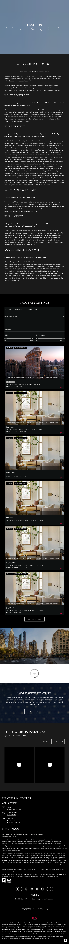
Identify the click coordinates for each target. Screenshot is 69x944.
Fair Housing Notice (8, 834)
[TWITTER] (32, 889)
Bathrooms (7, 323)
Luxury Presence (47, 899)
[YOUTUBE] (37, 889)
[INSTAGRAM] (22, 889)
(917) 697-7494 (11, 815)
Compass (41, 839)
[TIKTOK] (46, 889)
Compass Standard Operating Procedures (29, 834)
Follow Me (43, 741)
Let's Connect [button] (34, 711)
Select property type (11, 316)
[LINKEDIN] (27, 889)
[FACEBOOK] (17, 889)
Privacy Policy (42, 909)
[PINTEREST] (42, 889)
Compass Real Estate (9, 836)
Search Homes (34, 619)
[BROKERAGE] (51, 889)
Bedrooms (7, 329)
